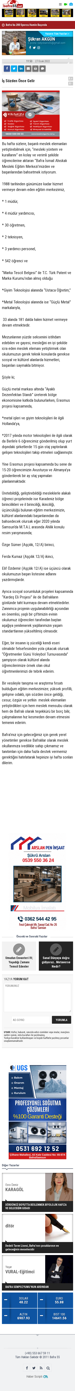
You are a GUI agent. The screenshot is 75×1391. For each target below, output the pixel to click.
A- (70, 83)
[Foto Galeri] (71, 4)
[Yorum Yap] (42, 68)
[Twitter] (14, 68)
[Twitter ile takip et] (34, 1368)
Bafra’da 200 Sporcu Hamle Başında (26, 25)
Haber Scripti (34, 1376)
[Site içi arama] (48, 1368)
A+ (71, 78)
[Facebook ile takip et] (26, 1368)
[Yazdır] (35, 68)
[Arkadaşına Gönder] (28, 68)
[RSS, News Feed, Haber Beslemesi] (41, 1368)
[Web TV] (65, 4)
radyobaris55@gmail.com (51, 42)
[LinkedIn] (21, 68)
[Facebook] (7, 68)
